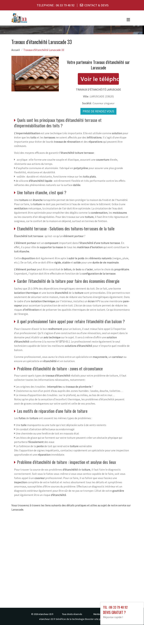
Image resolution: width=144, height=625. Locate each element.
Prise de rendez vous (98, 111)
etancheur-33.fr (46, 614)
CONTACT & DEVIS (96, 5)
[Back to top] (134, 615)
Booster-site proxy (95, 619)
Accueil (15, 50)
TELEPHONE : (55, 5)
